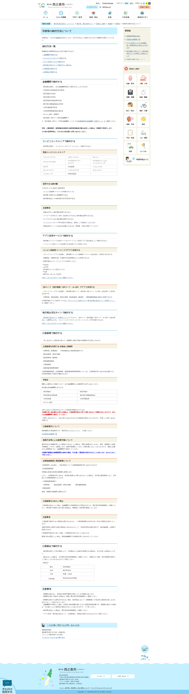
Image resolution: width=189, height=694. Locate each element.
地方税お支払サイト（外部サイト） (55, 317)
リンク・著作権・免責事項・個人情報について (74, 688)
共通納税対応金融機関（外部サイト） (91, 121)
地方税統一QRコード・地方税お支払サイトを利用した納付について (137, 53)
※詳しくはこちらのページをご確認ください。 (58, 277)
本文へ (98, 3)
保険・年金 (130, 124)
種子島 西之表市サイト (85, 24)
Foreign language (107, 3)
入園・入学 (143, 83)
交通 (130, 151)
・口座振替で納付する (49, 68)
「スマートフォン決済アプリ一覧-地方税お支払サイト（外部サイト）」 (91, 300)
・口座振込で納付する (49, 72)
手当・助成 (130, 138)
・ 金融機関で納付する (50, 55)
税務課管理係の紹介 (133, 36)
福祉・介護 (143, 111)
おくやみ (143, 151)
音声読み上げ (106, 7)
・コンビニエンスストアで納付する (54, 58)
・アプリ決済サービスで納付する (53, 62)
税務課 (110, 24)
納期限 (58, 38)
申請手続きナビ (142, 159)
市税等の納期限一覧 (133, 39)
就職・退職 (130, 97)
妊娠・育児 (130, 83)
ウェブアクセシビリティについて (101, 688)
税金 (143, 124)
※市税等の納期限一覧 (49, 434)
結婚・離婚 (143, 97)
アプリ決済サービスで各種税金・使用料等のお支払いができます (137, 45)
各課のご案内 (100, 24)
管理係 (117, 24)
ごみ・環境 (143, 138)
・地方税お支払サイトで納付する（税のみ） (57, 65)
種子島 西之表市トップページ (64, 24)
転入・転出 (130, 111)
